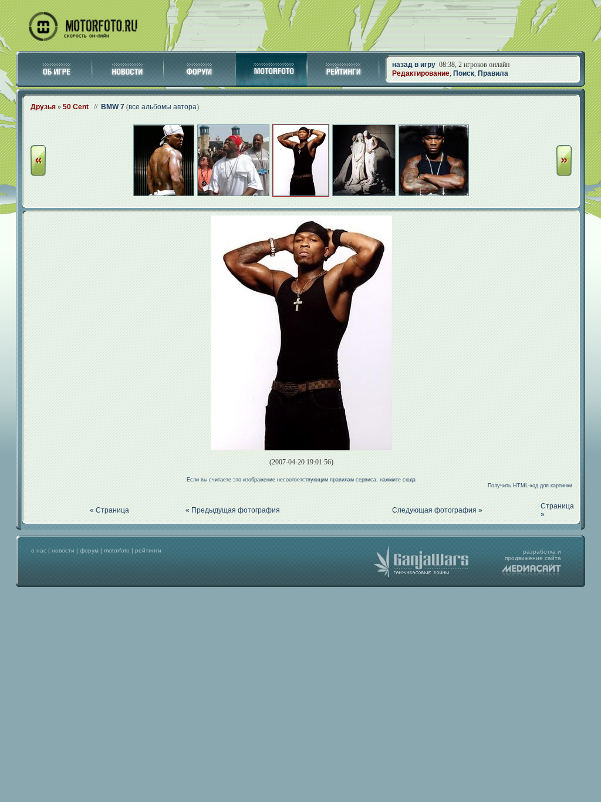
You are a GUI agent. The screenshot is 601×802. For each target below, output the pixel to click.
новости (63, 550)
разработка (539, 551)
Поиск (463, 73)
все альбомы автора (163, 107)
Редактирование (421, 73)
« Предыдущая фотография (232, 510)
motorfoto (117, 550)
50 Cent (76, 107)
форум (89, 550)
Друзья (43, 107)
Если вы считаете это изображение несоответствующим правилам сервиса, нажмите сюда (301, 480)
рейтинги (148, 550)
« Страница (109, 510)
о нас (38, 550)
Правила (493, 73)
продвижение (524, 558)
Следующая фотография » (437, 510)
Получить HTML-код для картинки (530, 485)
